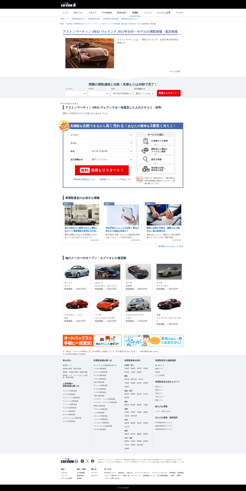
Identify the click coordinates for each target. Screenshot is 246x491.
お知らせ (129, 473)
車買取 (135, 13)
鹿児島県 (140, 445)
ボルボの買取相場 (100, 429)
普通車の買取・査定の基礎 (72, 369)
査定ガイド (159, 387)
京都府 (139, 412)
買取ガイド (159, 390)
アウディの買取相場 (100, 409)
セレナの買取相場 (69, 414)
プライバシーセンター (159, 473)
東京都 (126, 379)
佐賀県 (133, 441)
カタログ (92, 13)
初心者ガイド (159, 365)
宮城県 (145, 368)
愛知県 (126, 405)
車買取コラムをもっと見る (171, 246)
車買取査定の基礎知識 (111, 19)
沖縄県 (126, 448)
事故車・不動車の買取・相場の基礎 (75, 372)
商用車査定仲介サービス (163, 429)
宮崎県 (133, 445)
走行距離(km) (139, 89)
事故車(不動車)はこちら (85, 179)
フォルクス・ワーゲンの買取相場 (105, 402)
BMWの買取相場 (99, 406)
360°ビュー (78, 13)
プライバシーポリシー (142, 473)
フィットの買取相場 (70, 404)
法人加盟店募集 (162, 475)
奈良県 (126, 416)
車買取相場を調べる (79, 19)
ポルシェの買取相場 (100, 416)
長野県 (133, 394)
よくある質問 (159, 375)
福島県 (139, 372)
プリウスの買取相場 (70, 391)
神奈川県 (134, 379)
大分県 (126, 445)
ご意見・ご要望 (175, 475)
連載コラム (159, 400)
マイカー (180, 13)
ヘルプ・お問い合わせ (163, 411)
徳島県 (126, 434)
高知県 (145, 434)
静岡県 (139, 405)
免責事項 (181, 473)
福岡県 (126, 441)
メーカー (69, 89)
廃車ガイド (159, 369)
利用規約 (172, 473)
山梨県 (126, 387)
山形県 (133, 372)
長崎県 (139, 441)
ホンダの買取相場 (100, 375)
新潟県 (126, 394)
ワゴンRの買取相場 (69, 408)
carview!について (110, 473)
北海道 (126, 368)
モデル (91, 89)
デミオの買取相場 (69, 421)
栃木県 (139, 383)
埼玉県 (141, 379)
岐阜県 (133, 405)
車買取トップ (64, 19)
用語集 (157, 372)
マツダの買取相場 (100, 389)
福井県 (126, 397)
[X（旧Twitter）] (87, 461)
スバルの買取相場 (100, 392)
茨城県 (133, 383)
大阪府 (126, 412)
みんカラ (94, 475)
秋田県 (126, 372)
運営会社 (121, 473)
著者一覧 (126, 475)
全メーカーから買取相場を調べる (105, 365)
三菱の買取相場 (99, 396)
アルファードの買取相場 (71, 398)
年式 (113, 89)
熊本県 (145, 441)
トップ (65, 13)
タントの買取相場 (69, 411)
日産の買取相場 (99, 382)
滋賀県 (145, 412)
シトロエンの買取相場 (101, 423)
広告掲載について (149, 475)
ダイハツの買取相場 (100, 385)
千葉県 (126, 383)
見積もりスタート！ (168, 93)
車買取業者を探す (94, 19)
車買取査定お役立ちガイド (130, 19)
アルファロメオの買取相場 (103, 426)
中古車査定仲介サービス (163, 422)
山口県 (126, 427)
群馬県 (145, 383)
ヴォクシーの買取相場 (70, 401)
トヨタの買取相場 (100, 369)
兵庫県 (133, 412)
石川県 (145, 394)
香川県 (133, 434)
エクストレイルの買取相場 (72, 418)
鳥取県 (126, 423)
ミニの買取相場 (99, 413)
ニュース (147, 13)
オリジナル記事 (163, 13)
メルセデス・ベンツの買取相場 (104, 399)
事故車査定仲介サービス (163, 426)
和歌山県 (134, 416)
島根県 (133, 423)
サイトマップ (136, 475)
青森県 (133, 368)
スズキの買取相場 (100, 379)
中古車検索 (107, 13)
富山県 (139, 394)
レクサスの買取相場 (100, 372)
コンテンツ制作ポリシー (112, 475)
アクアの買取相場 (69, 394)
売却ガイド (159, 393)
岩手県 (139, 368)
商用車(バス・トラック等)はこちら (116, 179)
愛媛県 (139, 434)
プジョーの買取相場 (100, 419)
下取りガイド (159, 397)
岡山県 (139, 423)
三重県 (145, 405)
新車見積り (122, 13)
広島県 (145, 423)
